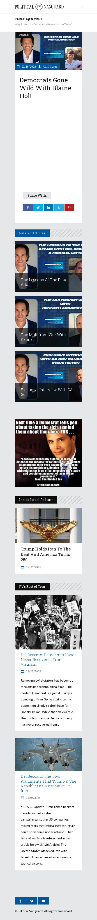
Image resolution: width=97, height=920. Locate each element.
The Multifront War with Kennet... (43, 337)
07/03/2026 (33, 567)
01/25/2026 (28, 66)
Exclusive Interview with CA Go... (47, 392)
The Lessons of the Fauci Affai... (44, 282)
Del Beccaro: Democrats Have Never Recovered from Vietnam (47, 659)
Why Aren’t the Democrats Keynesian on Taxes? (43, 24)
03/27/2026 (33, 671)
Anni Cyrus (50, 66)
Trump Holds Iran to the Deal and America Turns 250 (46, 554)
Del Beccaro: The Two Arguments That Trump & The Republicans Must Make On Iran (48, 783)
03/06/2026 (32, 797)
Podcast (24, 34)
